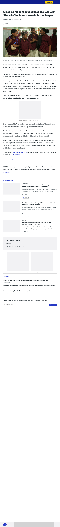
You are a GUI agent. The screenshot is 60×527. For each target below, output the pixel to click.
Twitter (12, 159)
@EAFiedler (10, 246)
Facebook (9, 159)
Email (15, 159)
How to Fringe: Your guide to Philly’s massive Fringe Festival (18, 291)
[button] (5, 524)
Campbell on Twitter (20, 152)
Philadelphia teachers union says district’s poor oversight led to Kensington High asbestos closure (39, 203)
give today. (6, 172)
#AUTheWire (16, 155)
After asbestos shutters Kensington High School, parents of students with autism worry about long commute (38, 185)
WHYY (5, 2)
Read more (8, 243)
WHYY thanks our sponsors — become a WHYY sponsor (28, 120)
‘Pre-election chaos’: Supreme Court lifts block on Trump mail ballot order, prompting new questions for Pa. (30, 285)
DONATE (49, 2)
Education (6, 6)
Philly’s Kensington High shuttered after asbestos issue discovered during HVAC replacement (36, 223)
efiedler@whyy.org (19, 246)
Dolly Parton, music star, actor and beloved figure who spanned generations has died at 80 (25, 280)
